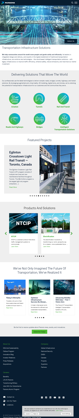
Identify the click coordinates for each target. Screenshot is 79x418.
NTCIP (13, 236)
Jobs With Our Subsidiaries (12, 386)
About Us (6, 344)
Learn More (14, 246)
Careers (6, 372)
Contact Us (70, 41)
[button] (5, 233)
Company (44, 344)
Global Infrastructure (48, 348)
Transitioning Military (10, 383)
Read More (13, 187)
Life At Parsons (8, 380)
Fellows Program (8, 351)
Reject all (35, 413)
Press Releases (8, 361)
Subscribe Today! (39, 332)
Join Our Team (11, 401)
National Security (47, 351)
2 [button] (32, 195)
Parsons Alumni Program (11, 389)
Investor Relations (9, 358)
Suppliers (44, 364)
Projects (43, 361)
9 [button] (46, 195)
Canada (43, 358)
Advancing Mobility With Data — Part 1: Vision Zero (63, 300)
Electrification (48, 236)
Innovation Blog (8, 354)
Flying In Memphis (13, 298)
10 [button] (48, 195)
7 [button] (42, 195)
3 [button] (34, 195)
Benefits (6, 377)
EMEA (43, 354)
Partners (44, 367)
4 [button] (36, 195)
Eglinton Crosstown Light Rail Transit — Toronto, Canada (20, 158)
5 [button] (38, 195)
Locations (9, 405)
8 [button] (44, 195)
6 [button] (40, 195)
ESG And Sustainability (11, 348)
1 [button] (30, 195)
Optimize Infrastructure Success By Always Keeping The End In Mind (38, 302)
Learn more (59, 410)
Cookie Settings (66, 413)
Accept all (28, 413)
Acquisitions (7, 364)
